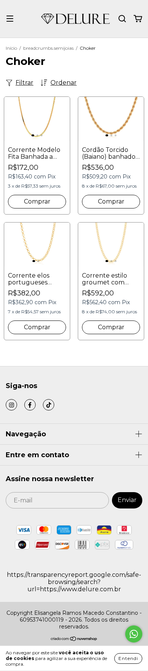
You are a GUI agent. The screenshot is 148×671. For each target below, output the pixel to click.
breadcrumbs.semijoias (48, 48)
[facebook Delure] (30, 404)
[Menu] (10, 18)
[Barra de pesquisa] (122, 18)
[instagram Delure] (11, 404)
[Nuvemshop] (74, 639)
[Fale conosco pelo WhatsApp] (133, 634)
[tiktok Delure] (48, 404)
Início (11, 48)
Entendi (128, 658)
